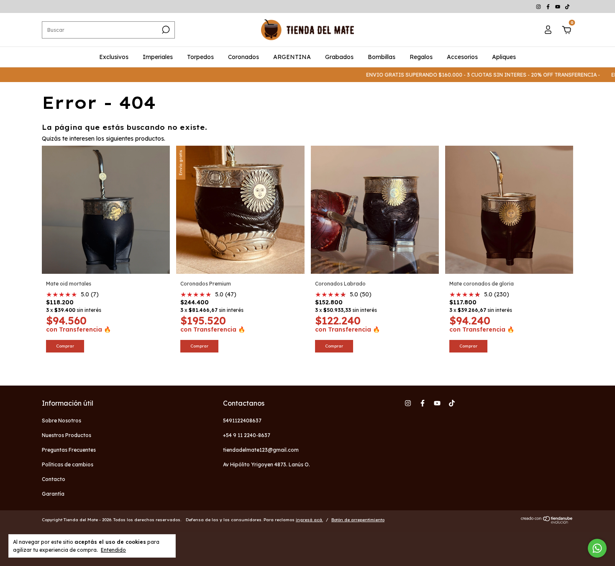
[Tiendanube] (547, 521)
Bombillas (381, 57)
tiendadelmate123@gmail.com (261, 450)
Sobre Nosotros (61, 420)
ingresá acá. (309, 519)
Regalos (421, 57)
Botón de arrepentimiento (357, 519)
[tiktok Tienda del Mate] (567, 6)
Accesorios (462, 57)
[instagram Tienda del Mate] (539, 6)
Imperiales (158, 57)
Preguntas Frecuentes (69, 450)
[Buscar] (165, 29)
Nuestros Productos (66, 435)
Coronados (243, 57)
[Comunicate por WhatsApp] (597, 548)
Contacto (53, 479)
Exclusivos (113, 57)
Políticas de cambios (67, 464)
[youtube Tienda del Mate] (558, 6)
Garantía (53, 494)
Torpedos (200, 57)
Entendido (113, 550)
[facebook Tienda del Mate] (549, 6)
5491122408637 (242, 420)
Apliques (504, 57)
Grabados (339, 57)
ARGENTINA (292, 57)
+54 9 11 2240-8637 (246, 435)
